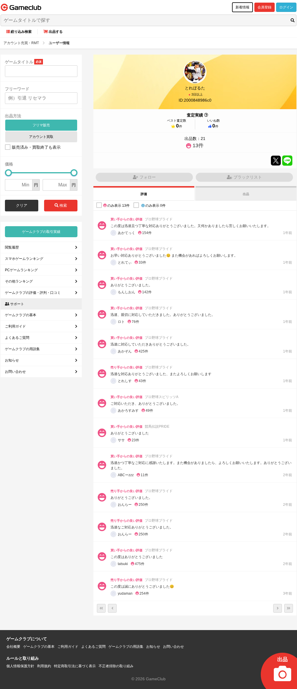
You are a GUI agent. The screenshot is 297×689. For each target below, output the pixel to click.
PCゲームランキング (21, 270)
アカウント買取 (41, 137)
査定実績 (195, 115)
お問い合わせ (15, 372)
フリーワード (17, 89)
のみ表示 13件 (118, 206)
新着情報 (242, 7)
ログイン (286, 7)
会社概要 (13, 647)
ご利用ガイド (15, 326)
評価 (144, 194)
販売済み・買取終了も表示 (36, 147)
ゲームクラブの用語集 (22, 349)
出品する (56, 32)
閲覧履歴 (12, 247)
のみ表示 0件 (155, 206)
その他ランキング (19, 281)
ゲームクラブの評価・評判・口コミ (33, 293)
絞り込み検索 (21, 32)
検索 (62, 205)
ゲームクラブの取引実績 (41, 232)
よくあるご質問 (17, 338)
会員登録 (264, 7)
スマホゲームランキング (24, 259)
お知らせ (12, 360)
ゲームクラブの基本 (20, 315)
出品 (246, 194)
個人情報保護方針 (20, 666)
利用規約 (44, 666)
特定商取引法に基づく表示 (75, 666)
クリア (21, 205)
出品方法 (13, 116)
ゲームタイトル (19, 62)
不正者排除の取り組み (116, 666)
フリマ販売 (41, 125)
